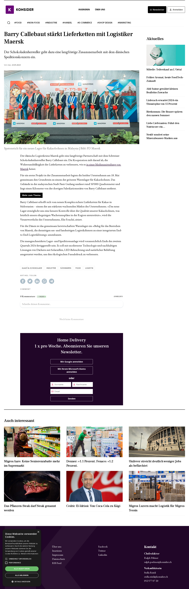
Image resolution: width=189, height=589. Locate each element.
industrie (51, 268)
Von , (7, 65)
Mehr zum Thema (31, 195)
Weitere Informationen (29, 554)
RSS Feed (56, 563)
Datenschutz (58, 559)
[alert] (22, 557)
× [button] (38, 532)
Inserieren (84, 9)
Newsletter (158, 9)
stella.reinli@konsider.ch (156, 576)
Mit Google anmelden (71, 361)
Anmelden (178, 9)
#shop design (104, 22)
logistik (89, 268)
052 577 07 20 (151, 580)
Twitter (102, 550)
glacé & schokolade (32, 268)
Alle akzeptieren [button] (22, 569)
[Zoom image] (71, 107)
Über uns (100, 9)
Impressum (57, 554)
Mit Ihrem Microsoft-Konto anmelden (72, 370)
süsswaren (65, 268)
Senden (71, 398)
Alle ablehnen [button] (21, 575)
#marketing (124, 22)
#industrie (51, 22)
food (78, 268)
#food (18, 22)
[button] (22, 581)
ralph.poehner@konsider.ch (158, 562)
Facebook (102, 546)
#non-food (33, 22)
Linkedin (102, 554)
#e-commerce (84, 22)
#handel (67, 22)
